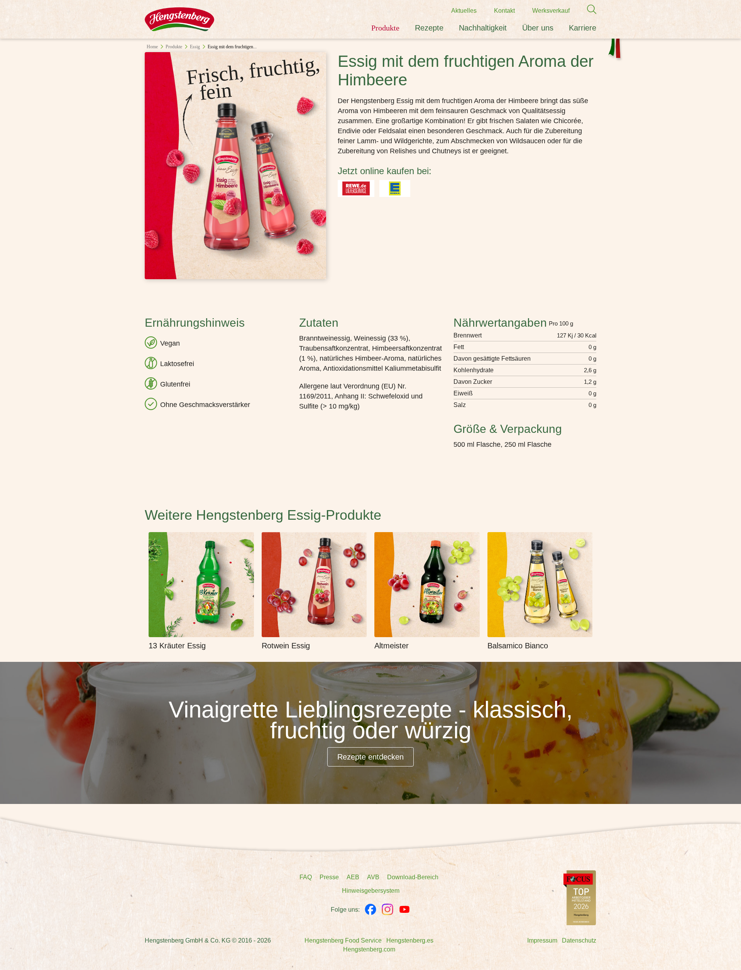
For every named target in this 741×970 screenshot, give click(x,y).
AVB (373, 877)
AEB (353, 877)
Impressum (542, 940)
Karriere (582, 28)
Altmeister (391, 645)
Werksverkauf (551, 10)
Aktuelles (464, 10)
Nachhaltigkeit (483, 28)
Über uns (537, 28)
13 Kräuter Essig (177, 645)
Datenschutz (579, 940)
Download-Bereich (412, 877)
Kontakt (504, 10)
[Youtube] (404, 909)
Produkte (385, 28)
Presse (329, 877)
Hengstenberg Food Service (343, 940)
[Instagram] (387, 909)
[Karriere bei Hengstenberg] (579, 897)
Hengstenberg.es (409, 940)
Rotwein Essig (286, 645)
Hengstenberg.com (369, 949)
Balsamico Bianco (517, 645)
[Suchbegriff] (587, 9)
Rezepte (429, 28)
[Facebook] (370, 909)
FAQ (305, 877)
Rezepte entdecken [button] (370, 757)
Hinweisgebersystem (370, 890)
